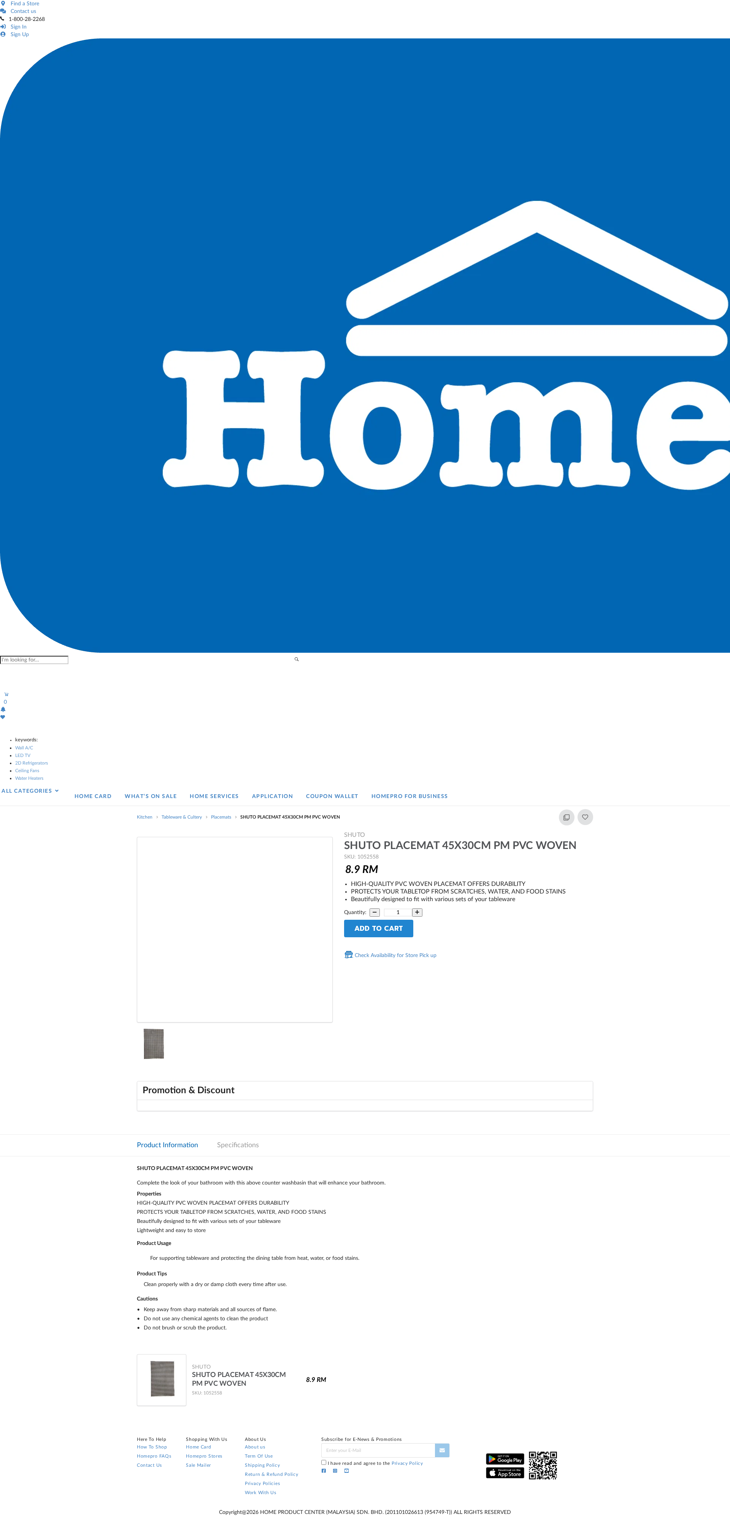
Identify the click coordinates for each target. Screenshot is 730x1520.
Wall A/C (24, 748)
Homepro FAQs (154, 1456)
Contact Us (149, 1465)
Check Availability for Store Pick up (394, 955)
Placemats (221, 817)
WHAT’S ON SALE (151, 796)
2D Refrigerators (31, 763)
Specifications (238, 1145)
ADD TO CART (378, 928)
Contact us (22, 11)
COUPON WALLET (332, 796)
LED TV (22, 755)
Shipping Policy (262, 1465)
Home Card (198, 1447)
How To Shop (152, 1447)
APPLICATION (273, 796)
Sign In (17, 27)
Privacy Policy (407, 1463)
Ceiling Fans (27, 770)
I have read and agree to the (375, 1463)
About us (255, 1447)
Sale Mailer (198, 1465)
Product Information (167, 1145)
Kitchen (144, 817)
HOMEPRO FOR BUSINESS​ (409, 796)
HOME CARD (93, 796)
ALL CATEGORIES (28, 791)
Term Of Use (259, 1456)
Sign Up (18, 34)
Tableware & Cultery (182, 817)
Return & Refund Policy (271, 1474)
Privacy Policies (262, 1483)
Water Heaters (29, 778)
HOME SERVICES (214, 796)
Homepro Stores (204, 1456)
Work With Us (260, 1492)
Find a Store (23, 3)
